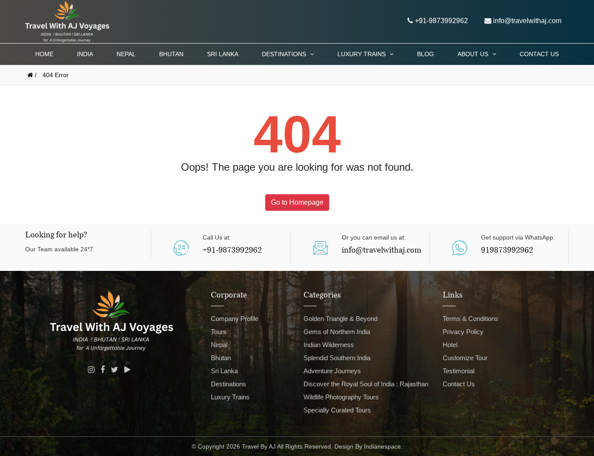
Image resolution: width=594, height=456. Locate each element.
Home (44, 54)
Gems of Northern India (337, 331)
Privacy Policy (463, 331)
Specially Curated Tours (337, 410)
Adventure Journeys (332, 371)
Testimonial (458, 371)
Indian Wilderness (329, 344)
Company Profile (234, 318)
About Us (473, 54)
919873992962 (507, 251)
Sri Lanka (222, 54)
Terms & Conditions (470, 318)
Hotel (450, 344)
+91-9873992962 (440, 20)
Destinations (285, 54)
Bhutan (171, 54)
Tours (219, 331)
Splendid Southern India (337, 357)
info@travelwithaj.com (526, 20)
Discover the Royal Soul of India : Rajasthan (366, 384)
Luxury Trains (362, 54)
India (85, 54)
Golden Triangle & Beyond (340, 318)
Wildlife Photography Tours (341, 397)
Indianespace (382, 446)
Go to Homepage (297, 202)
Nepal (126, 54)
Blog (425, 54)
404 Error (56, 74)
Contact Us (539, 54)
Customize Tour (465, 357)
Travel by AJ (259, 446)
